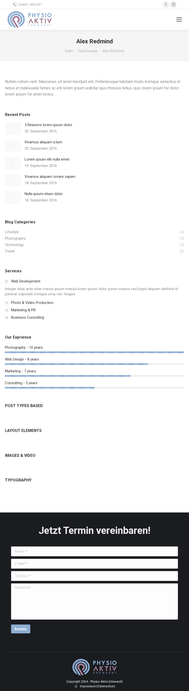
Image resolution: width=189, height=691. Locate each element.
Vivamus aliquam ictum (43, 142)
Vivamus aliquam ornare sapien (50, 176)
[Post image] (13, 128)
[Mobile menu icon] (179, 19)
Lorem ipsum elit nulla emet (47, 159)
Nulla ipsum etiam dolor (44, 194)
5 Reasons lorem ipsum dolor (48, 125)
